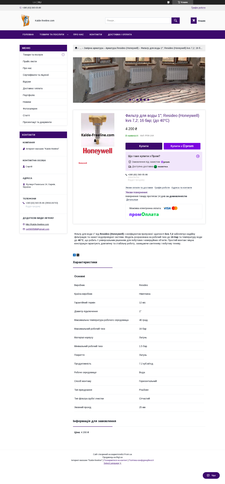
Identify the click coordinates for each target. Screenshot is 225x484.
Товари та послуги (52, 34)
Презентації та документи (37, 122)
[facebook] (74, 255)
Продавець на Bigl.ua (112, 457)
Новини (27, 102)
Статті (26, 115)
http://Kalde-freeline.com (37, 224)
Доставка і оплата (120, 34)
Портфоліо (29, 95)
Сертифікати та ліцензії (36, 75)
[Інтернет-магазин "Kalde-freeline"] (25, 26)
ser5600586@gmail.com (37, 229)
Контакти (96, 34)
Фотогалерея (30, 108)
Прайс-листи (30, 61)
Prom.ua (128, 454)
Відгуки (27, 81)
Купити (144, 146)
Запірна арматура (93, 48)
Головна (28, 34)
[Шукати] (175, 20)
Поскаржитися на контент (115, 460)
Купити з (176, 146)
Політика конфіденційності (141, 460)
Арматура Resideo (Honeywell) (122, 48)
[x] (78, 255)
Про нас (78, 34)
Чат (214, 475)
